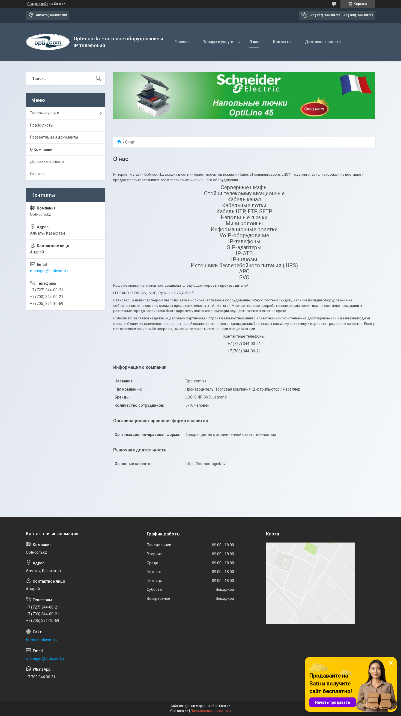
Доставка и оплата (323, 42)
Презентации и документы (54, 137)
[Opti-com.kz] (48, 42)
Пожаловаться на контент (211, 711)
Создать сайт (37, 4)
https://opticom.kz (42, 640)
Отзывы (37, 174)
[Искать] (98, 78)
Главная (182, 42)
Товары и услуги (218, 42)
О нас (254, 42)
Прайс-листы (41, 125)
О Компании (41, 149)
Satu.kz (224, 706)
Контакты (282, 42)
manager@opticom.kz (49, 271)
